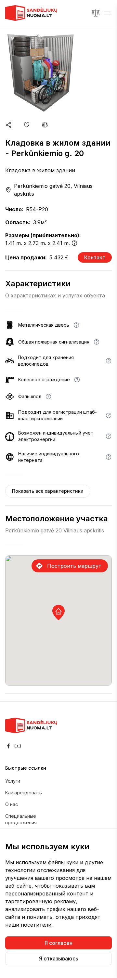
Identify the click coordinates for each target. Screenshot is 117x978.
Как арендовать (23, 792)
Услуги (12, 781)
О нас (11, 804)
